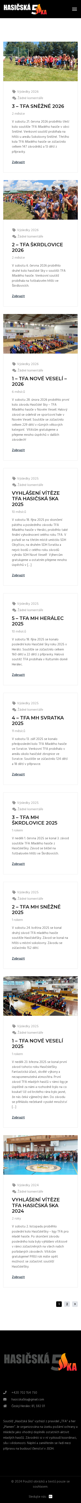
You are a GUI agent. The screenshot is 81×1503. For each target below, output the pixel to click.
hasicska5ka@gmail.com (27, 1399)
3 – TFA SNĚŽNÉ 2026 (38, 106)
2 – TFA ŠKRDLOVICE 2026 (37, 247)
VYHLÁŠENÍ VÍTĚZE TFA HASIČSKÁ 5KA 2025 (36, 498)
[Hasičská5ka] (25, 9)
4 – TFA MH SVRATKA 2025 (38, 720)
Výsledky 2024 (28, 1185)
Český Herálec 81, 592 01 (28, 1406)
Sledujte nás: (38, 1496)
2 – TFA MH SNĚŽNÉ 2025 (36, 909)
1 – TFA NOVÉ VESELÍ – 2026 (39, 381)
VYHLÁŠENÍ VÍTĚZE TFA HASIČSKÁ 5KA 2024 (36, 1205)
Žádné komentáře (30, 98)
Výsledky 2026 (28, 92)
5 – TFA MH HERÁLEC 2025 (38, 621)
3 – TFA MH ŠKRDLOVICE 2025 (34, 820)
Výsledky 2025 (28, 478)
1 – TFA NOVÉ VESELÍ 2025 (37, 1043)
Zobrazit (18, 162)
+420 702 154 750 (24, 1392)
